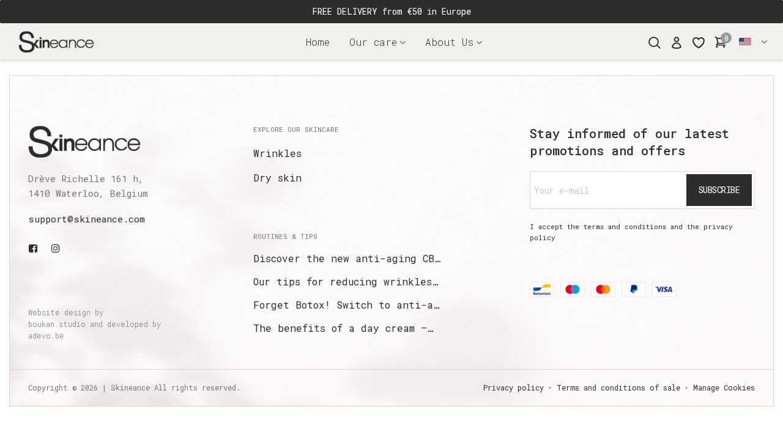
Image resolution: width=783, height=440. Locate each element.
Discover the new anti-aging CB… (346, 258)
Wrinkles (277, 153)
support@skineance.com (86, 219)
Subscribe (719, 190)
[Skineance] (76, 41)
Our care (373, 41)
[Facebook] (35, 248)
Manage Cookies (724, 387)
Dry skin (277, 177)
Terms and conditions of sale (618, 387)
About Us (449, 41)
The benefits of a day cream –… (343, 327)
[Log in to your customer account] (677, 41)
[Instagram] (55, 248)
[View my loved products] (699, 41)
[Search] (654, 41)
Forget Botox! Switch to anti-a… (346, 304)
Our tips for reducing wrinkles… (345, 281)
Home (318, 41)
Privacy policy (513, 387)
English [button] (754, 41)
